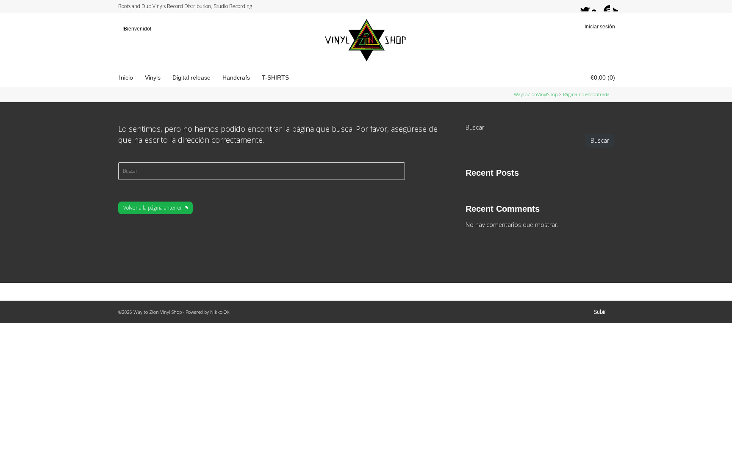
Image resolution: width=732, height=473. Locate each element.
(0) (603, 77)
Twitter (581, 6)
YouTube (605, 6)
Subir (600, 311)
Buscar (475, 127)
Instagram (597, 6)
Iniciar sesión (600, 27)
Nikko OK (220, 312)
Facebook (589, 6)
